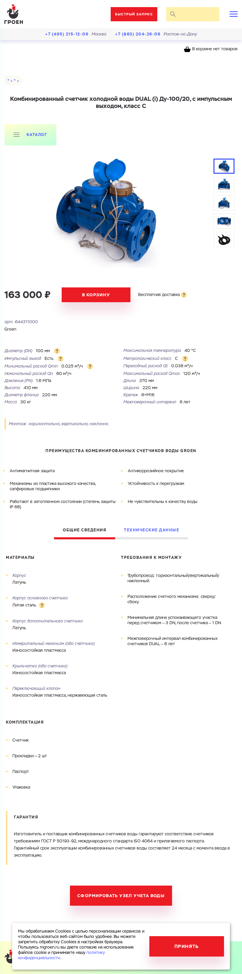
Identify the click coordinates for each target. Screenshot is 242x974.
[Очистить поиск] (212, 14)
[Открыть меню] (234, 14)
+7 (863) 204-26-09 (138, 34)
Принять (186, 946)
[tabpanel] (104, 210)
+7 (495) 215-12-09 (67, 34)
